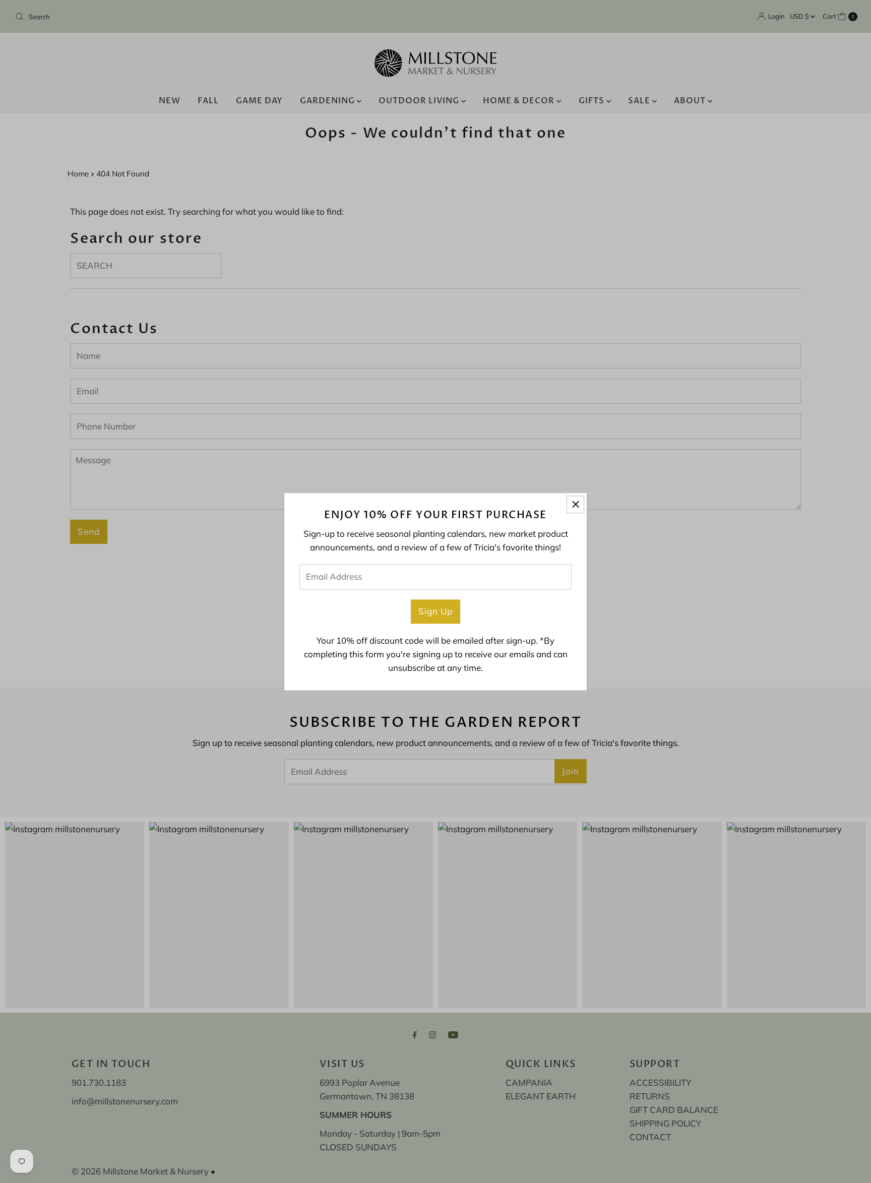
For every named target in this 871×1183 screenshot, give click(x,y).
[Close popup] (575, 504)
